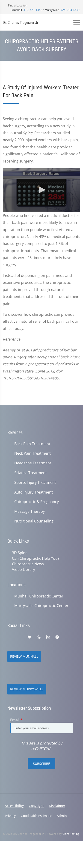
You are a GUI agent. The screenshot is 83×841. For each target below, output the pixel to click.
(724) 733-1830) (70, 10)
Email (16, 719)
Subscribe (41, 763)
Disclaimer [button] (57, 805)
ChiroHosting (70, 834)
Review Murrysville (27, 689)
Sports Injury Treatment (35, 482)
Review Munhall (24, 656)
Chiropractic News (28, 563)
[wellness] (39, 637)
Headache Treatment (32, 463)
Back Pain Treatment (32, 443)
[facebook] (20, 637)
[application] (41, 190)
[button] (41, 190)
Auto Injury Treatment (33, 492)
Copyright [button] (36, 805)
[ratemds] (57, 637)
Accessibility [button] (14, 805)
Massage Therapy (29, 511)
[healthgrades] (29, 637)
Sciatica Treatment (30, 472)
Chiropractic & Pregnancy (36, 501)
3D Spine (19, 552)
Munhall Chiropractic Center (38, 596)
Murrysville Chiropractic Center (41, 605)
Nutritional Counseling (33, 521)
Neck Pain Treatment (32, 453)
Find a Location (17, 5)
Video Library (23, 569)
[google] (9, 637)
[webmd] (48, 637)
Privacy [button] (10, 815)
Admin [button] (62, 815)
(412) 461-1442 (32, 10)
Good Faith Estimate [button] (36, 815)
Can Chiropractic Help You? (35, 558)
